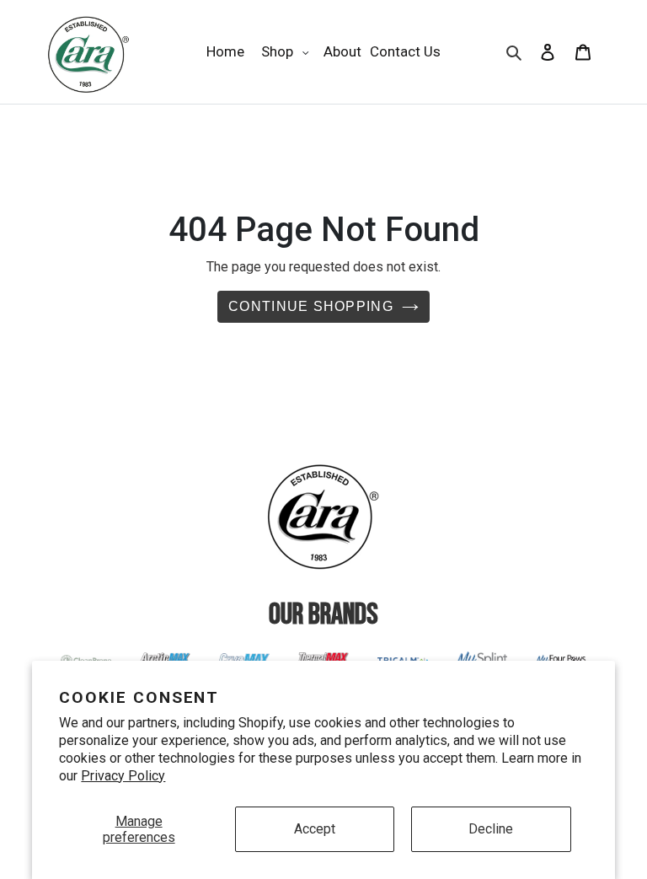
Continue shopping (310, 306)
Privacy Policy (123, 776)
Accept (314, 829)
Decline (490, 829)
